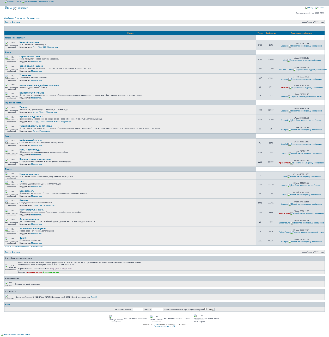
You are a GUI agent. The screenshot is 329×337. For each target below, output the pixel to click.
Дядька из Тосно (286, 70)
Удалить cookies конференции (16, 246)
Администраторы (34, 272)
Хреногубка (284, 163)
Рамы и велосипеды (30, 150)
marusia (49, 122)
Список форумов (12, 22)
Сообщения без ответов (14, 18)
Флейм (23, 238)
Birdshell (284, 144)
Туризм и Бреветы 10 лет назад (36, 126)
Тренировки (25, 75)
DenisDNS (284, 88)
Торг (22, 181)
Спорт (8, 52)
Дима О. (284, 153)
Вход (9, 8)
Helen (284, 60)
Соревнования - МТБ (30, 56)
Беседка (24, 200)
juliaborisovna (284, 223)
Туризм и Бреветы (13, 103)
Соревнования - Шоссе (31, 66)
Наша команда (37, 246)
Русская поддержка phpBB (164, 326)
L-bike (284, 176)
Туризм (23, 107)
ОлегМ (94, 297)
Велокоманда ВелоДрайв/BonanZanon (39, 85)
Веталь (57, 122)
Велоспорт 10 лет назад (32, 93)
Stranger (284, 46)
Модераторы (52, 47)
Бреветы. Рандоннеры (31, 116)
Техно (8, 136)
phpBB (156, 324)
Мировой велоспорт (15, 38)
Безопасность (27, 191)
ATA (44, 47)
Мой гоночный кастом (31, 140)
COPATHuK (37, 205)
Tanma (42, 112)
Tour (40, 47)
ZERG (284, 195)
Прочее (8, 169)
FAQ (311, 8)
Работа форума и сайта (32, 210)
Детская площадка (29, 219)
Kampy (35, 112)
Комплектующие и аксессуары (35, 159)
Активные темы (33, 18)
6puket (284, 185)
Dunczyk (284, 120)
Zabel (35, 47)
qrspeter (284, 79)
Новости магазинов (29, 174)
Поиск (321, 8)
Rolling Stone (284, 232)
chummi (284, 96)
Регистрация (22, 8)
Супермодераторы (51, 272)
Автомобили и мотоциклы (33, 228)
